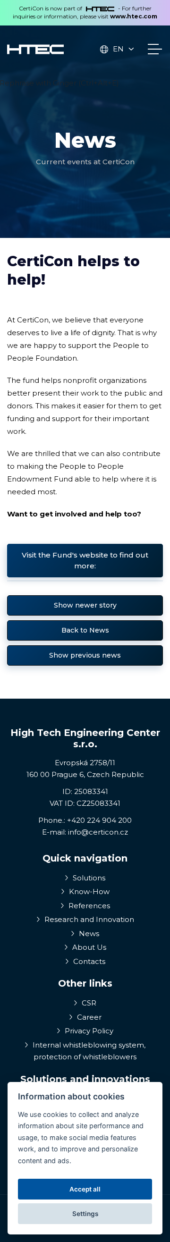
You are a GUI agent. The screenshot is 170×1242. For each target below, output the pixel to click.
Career (88, 1017)
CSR (88, 1002)
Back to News (85, 630)
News (88, 933)
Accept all (85, 1189)
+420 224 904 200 (99, 820)
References (88, 905)
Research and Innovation (88, 919)
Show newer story (85, 605)
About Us (88, 947)
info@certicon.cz (98, 832)
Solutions (88, 877)
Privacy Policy (88, 1030)
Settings (85, 1213)
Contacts (88, 961)
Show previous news (85, 655)
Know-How (88, 891)
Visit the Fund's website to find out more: (85, 560)
